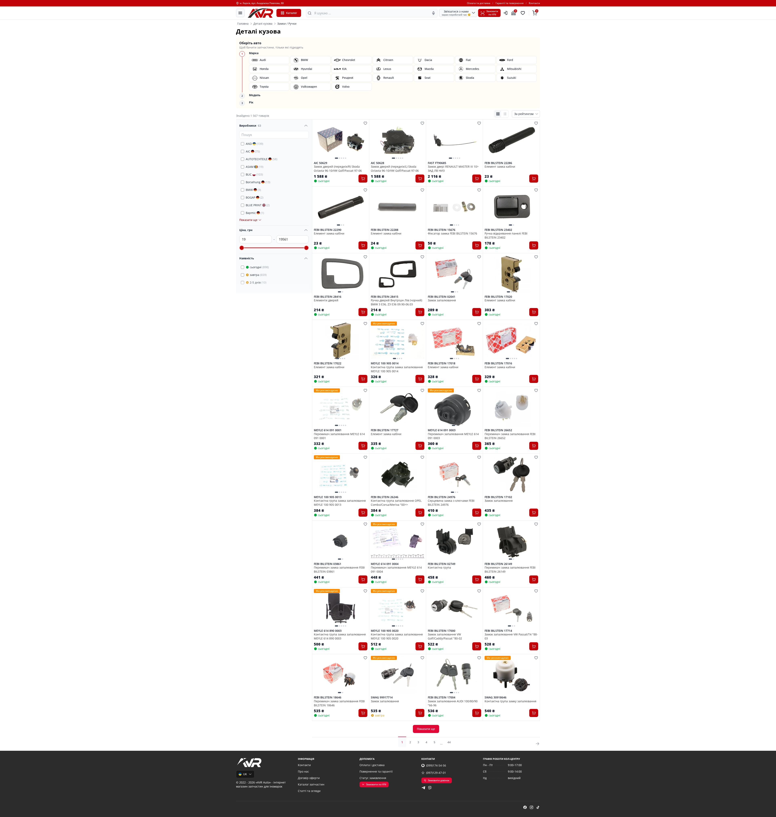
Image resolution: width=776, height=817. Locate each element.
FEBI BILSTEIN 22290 (327, 230)
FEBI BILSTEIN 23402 (498, 230)
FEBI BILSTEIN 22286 (498, 163)
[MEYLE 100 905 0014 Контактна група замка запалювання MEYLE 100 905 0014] (397, 341)
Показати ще (426, 729)
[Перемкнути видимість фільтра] (306, 125)
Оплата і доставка (372, 765)
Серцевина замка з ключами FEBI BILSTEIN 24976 (451, 502)
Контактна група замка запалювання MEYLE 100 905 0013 (340, 502)
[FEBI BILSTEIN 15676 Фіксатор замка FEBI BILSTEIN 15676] (454, 207)
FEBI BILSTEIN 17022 (327, 363)
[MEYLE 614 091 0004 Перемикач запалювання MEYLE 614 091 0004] (397, 541)
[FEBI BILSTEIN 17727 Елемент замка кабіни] (397, 407)
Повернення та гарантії (376, 771)
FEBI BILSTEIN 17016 (498, 363)
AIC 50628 (377, 163)
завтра (258, 275)
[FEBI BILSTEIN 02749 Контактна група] (454, 541)
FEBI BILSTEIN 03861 (327, 564)
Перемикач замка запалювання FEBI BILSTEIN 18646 (339, 703)
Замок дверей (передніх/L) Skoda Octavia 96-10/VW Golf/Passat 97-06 (395, 168)
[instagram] (531, 807)
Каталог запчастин (311, 784)
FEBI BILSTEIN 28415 (384, 297)
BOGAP (254, 197)
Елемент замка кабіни (500, 166)
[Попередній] (318, 140)
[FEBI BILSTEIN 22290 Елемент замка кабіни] (340, 207)
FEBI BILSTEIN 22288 (384, 230)
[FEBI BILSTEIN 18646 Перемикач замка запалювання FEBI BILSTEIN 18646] (340, 675)
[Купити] (362, 179)
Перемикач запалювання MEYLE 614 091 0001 (339, 436)
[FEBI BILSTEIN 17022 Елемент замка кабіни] (340, 341)
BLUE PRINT (258, 205)
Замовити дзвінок (438, 780)
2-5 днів (258, 282)
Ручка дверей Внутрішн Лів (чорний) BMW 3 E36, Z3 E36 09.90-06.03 (396, 302)
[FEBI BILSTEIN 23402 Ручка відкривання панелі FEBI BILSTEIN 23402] (511, 207)
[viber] (430, 788)
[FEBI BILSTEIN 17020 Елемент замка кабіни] (511, 274)
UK (245, 774)
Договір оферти (309, 778)
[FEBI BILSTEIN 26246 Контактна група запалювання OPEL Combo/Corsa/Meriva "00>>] (397, 474)
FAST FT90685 (437, 163)
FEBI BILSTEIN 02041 (441, 297)
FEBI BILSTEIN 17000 (441, 631)
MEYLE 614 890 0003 (328, 631)
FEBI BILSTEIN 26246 (384, 497)
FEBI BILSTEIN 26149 (498, 564)
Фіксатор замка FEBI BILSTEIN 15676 (452, 233)
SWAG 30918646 (495, 697)
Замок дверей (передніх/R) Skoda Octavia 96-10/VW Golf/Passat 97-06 (338, 168)
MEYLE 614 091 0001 (328, 430)
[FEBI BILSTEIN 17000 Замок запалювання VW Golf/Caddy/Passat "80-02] (454, 608)
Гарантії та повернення (510, 3)
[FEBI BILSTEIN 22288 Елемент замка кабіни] (397, 207)
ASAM (254, 167)
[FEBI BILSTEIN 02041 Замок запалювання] (454, 274)
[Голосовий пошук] (433, 13)
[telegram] (423, 788)
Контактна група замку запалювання (510, 701)
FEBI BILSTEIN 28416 (327, 297)
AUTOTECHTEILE (261, 159)
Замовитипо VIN (492, 12)
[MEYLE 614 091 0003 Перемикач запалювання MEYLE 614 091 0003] (454, 407)
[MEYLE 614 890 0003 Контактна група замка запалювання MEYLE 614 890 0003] (340, 608)
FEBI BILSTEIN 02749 (441, 564)
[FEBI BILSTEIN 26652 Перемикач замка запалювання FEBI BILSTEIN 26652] (511, 407)
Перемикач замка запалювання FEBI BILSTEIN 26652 (510, 436)
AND (254, 144)
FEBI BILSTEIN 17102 (498, 497)
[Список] (505, 114)
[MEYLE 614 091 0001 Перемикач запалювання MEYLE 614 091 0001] (340, 407)
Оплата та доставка (478, 3)
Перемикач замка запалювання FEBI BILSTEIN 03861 (339, 569)
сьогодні (259, 267)
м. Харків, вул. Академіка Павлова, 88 (262, 3)
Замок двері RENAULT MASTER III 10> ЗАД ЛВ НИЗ (453, 168)
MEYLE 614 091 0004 (385, 564)
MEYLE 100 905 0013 (328, 497)
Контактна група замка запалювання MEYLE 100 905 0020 (397, 636)
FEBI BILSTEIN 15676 (441, 230)
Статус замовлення (373, 778)
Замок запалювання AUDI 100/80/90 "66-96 (453, 703)
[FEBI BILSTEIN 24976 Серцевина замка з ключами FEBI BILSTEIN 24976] (454, 474)
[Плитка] (498, 114)
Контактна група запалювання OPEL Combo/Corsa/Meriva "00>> (396, 502)
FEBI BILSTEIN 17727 (384, 430)
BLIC (254, 174)
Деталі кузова (262, 23)
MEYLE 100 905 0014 (385, 363)
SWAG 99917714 (382, 697)
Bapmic (255, 213)
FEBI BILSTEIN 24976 (441, 497)
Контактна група (439, 567)
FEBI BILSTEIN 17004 (441, 697)
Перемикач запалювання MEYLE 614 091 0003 (453, 436)
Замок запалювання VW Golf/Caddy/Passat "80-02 (445, 636)
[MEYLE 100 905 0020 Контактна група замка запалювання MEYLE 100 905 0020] (397, 608)
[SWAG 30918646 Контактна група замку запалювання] (511, 675)
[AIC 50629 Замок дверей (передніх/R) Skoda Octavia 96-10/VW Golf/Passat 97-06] (340, 140)
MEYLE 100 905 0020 (385, 631)
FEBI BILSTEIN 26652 (498, 430)
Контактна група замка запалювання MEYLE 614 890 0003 (340, 636)
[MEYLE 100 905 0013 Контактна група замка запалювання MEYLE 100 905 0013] (340, 474)
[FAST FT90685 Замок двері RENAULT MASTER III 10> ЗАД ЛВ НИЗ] (454, 140)
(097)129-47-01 (436, 773)
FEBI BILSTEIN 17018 (441, 363)
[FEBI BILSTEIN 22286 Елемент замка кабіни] (511, 140)
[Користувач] (505, 13)
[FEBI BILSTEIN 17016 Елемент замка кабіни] (511, 341)
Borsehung (258, 182)
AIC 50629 (320, 163)
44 (449, 742)
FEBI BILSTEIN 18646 (327, 697)
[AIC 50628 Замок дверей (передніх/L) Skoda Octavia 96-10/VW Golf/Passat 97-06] (397, 140)
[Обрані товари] (523, 13)
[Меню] (240, 13)
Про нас (303, 771)
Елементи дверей (326, 300)
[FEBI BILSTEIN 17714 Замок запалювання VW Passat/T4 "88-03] (511, 608)
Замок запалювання (442, 300)
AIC (253, 151)
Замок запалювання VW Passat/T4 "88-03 (511, 636)
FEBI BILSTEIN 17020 (498, 297)
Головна (243, 23)
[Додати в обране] (365, 123)
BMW (253, 190)
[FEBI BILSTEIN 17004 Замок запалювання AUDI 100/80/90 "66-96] (454, 675)
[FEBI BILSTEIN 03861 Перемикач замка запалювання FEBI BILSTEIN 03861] (340, 541)
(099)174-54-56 (436, 765)
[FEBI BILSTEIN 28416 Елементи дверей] (340, 274)
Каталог (291, 13)
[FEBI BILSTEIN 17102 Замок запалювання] (511, 474)
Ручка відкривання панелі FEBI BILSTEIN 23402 (506, 235)
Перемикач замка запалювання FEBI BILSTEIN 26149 (510, 569)
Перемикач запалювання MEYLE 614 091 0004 (396, 569)
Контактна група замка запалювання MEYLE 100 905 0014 (397, 369)
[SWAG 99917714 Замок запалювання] (397, 675)
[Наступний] (363, 140)
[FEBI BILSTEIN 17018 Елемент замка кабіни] (454, 341)
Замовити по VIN (376, 784)
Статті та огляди (309, 791)
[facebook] (525, 807)
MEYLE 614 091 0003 (441, 430)
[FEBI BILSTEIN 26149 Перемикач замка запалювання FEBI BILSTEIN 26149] (511, 541)
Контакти (534, 3)
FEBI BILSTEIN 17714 (498, 631)
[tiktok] (538, 807)
